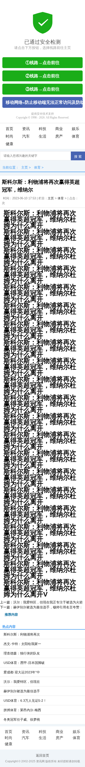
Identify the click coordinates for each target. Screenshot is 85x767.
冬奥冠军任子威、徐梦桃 (22, 719)
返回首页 (42, 755)
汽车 (26, 136)
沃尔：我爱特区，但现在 (22, 682)
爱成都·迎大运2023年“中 (22, 672)
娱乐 (75, 129)
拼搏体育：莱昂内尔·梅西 (22, 710)
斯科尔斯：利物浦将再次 (22, 634)
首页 (9, 129)
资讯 (26, 129)
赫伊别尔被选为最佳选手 (22, 691)
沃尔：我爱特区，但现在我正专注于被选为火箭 (48, 602)
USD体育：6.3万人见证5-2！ (25, 700)
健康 (9, 144)
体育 (75, 136)
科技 (42, 129)
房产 (59, 136)
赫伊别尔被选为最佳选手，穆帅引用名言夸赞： (48, 607)
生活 (42, 136)
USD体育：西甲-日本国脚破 (24, 663)
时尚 (9, 136)
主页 (24, 167)
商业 (59, 129)
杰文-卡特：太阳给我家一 (22, 644)
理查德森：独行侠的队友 (22, 653)
